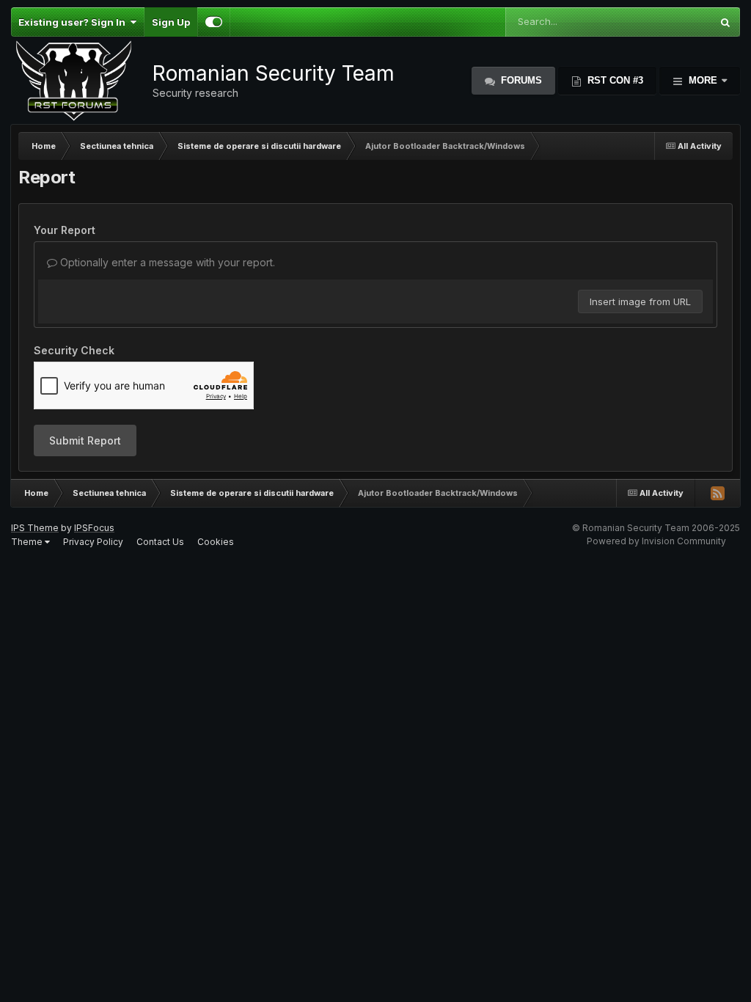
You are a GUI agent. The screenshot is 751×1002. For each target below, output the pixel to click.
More (703, 80)
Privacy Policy (93, 541)
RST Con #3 (614, 80)
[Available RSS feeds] (717, 493)
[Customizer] (214, 22)
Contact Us (160, 541)
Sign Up (171, 22)
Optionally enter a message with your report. (166, 262)
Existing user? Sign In (74, 22)
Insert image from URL (640, 301)
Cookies (215, 541)
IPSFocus (94, 527)
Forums (520, 80)
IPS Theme (35, 527)
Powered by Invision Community (656, 540)
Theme (28, 541)
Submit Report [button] (85, 440)
